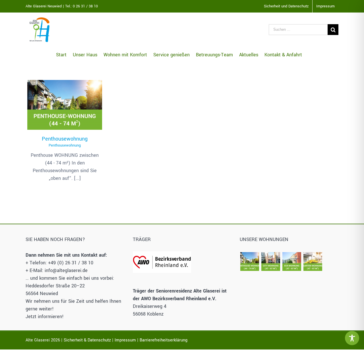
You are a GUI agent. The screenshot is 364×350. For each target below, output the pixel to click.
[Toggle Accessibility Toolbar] (352, 338)
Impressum (125, 340)
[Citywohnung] (270, 261)
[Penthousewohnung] (64, 105)
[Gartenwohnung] (312, 261)
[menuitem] (286, 6)
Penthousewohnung (65, 96)
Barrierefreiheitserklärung (163, 340)
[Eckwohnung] (291, 261)
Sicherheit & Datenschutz (87, 340)
